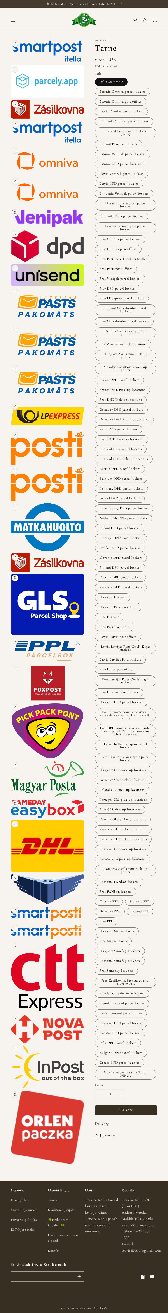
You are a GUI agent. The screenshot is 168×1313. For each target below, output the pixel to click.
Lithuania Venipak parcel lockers (124, 193)
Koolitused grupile (61, 1210)
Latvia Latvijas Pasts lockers (120, 659)
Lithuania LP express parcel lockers (125, 205)
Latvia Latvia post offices (118, 637)
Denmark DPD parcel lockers (121, 488)
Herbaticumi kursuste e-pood (63, 1238)
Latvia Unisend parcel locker (121, 1013)
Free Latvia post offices (117, 669)
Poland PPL (140, 911)
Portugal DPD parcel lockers (121, 538)
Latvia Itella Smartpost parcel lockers (125, 745)
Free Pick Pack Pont (115, 627)
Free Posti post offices (116, 269)
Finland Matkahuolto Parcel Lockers (125, 309)
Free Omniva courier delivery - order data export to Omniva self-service (125, 715)
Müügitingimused (23, 1210)
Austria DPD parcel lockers (120, 469)
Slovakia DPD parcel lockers (121, 587)
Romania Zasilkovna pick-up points (125, 870)
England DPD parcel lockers (121, 449)
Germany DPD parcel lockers (121, 409)
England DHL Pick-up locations (124, 459)
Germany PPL (110, 911)
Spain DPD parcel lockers (119, 429)
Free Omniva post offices (118, 249)
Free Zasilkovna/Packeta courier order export (125, 982)
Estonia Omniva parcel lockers (122, 92)
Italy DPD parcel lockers (118, 1043)
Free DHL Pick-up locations (121, 400)
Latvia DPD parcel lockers (119, 184)
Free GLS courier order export (122, 993)
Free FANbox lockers (116, 892)
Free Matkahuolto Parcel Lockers (124, 321)
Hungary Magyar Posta (117, 931)
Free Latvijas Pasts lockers (119, 692)
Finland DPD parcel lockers (120, 568)
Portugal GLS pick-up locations (123, 800)
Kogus (99, 1085)
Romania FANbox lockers (119, 882)
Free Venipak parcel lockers (120, 279)
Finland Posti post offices (118, 144)
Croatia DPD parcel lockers (120, 1033)
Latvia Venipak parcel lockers (122, 174)
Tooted (53, 1200)
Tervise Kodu (77, 1308)
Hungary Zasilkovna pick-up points (125, 355)
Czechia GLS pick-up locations (123, 819)
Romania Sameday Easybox (120, 961)
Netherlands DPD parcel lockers (123, 518)
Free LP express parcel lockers (122, 298)
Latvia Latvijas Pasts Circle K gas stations (125, 648)
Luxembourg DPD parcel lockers (124, 508)
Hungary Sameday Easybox (120, 951)
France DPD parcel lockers (119, 380)
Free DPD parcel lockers (118, 288)
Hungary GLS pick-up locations (124, 770)
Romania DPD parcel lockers (121, 1023)
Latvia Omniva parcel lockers (121, 111)
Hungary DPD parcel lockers (121, 702)
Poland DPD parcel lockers (120, 528)
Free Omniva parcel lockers (120, 239)
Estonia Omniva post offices (121, 101)
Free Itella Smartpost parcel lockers (125, 227)
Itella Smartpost (111, 82)
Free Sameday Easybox (116, 971)
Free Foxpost (109, 617)
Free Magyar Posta (113, 941)
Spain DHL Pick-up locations (122, 439)
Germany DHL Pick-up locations (124, 419)
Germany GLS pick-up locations (124, 780)
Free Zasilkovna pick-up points (123, 344)
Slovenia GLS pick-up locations (123, 839)
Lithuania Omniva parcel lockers (124, 121)
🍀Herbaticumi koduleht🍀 (59, 1222)
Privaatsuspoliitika (24, 1220)
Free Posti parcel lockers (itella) (123, 259)
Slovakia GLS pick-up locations (123, 829)
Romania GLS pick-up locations (124, 849)
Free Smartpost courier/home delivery (125, 1074)
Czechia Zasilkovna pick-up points (125, 332)
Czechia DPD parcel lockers (120, 577)
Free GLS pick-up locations (120, 809)
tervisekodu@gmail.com (141, 1250)
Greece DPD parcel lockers (120, 1063)
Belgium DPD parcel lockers (121, 479)
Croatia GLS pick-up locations (122, 859)
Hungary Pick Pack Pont (118, 607)
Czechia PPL (109, 901)
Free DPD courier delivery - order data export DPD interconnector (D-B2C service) (125, 731)
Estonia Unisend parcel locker (122, 1003)
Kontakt (53, 1251)
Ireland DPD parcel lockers (120, 498)
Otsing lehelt (20, 1200)
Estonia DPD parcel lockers (120, 164)
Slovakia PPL (139, 901)
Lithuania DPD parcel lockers (122, 216)
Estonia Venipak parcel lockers (123, 154)
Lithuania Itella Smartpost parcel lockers (125, 758)
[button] (13, 20)
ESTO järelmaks (22, 1230)
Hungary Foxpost (113, 597)
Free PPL (106, 921)
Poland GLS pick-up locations (122, 790)
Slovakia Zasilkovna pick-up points (125, 368)
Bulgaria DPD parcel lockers (121, 1053)
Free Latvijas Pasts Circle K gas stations (125, 680)
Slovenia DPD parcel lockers (121, 558)
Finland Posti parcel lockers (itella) (125, 132)
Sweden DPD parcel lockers (120, 548)
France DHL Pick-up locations (122, 390)
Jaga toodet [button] (108, 1135)
